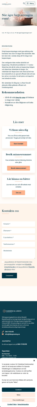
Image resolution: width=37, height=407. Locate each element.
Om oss (18, 193)
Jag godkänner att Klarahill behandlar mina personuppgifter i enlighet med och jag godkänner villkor (19, 265)
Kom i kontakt (18, 144)
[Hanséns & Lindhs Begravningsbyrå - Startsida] (12, 311)
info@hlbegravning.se (12, 334)
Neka (18, 395)
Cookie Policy (12, 404)
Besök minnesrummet (18, 168)
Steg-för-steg (20, 97)
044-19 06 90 (9, 332)
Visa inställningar (18, 400)
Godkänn (18, 390)
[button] (34, 360)
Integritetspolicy (23, 404)
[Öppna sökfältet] (24, 3)
